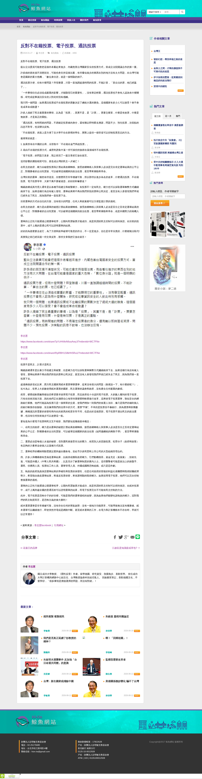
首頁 (18, 27)
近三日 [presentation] (157, 116)
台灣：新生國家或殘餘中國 (58, 681)
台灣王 (157, 51)
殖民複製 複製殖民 (53, 616)
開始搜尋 (158, 203)
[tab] (157, 116)
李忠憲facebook (42, 525)
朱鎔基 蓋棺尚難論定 (117, 616)
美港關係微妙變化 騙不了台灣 (122, 681)
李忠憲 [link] (24, 336)
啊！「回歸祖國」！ (117, 638)
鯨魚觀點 (26, 27)
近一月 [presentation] (168, 116)
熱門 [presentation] (178, 116)
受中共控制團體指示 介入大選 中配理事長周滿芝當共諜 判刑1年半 (168, 165)
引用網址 (58, 525)
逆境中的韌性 (160, 86)
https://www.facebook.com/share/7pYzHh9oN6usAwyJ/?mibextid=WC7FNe (60, 341)
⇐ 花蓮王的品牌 (29, 548)
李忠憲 (41, 53)
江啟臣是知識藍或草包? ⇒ (126, 548)
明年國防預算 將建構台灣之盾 (168, 152)
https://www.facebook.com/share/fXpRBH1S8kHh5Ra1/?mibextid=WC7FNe (60, 353)
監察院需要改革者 (116, 659)
